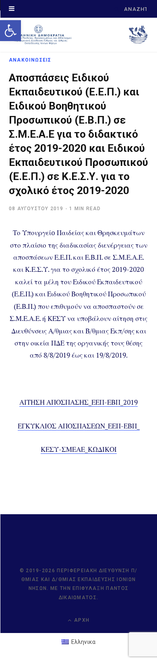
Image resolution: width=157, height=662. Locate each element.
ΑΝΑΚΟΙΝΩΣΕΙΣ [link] (30, 60)
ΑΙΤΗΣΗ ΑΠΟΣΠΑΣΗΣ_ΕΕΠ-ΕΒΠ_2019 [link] (78, 402)
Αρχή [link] (80, 620)
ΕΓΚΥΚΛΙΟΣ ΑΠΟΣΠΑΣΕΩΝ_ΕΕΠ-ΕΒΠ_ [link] (79, 425)
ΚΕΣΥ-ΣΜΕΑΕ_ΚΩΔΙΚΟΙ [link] (79, 449)
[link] (10, 30)
